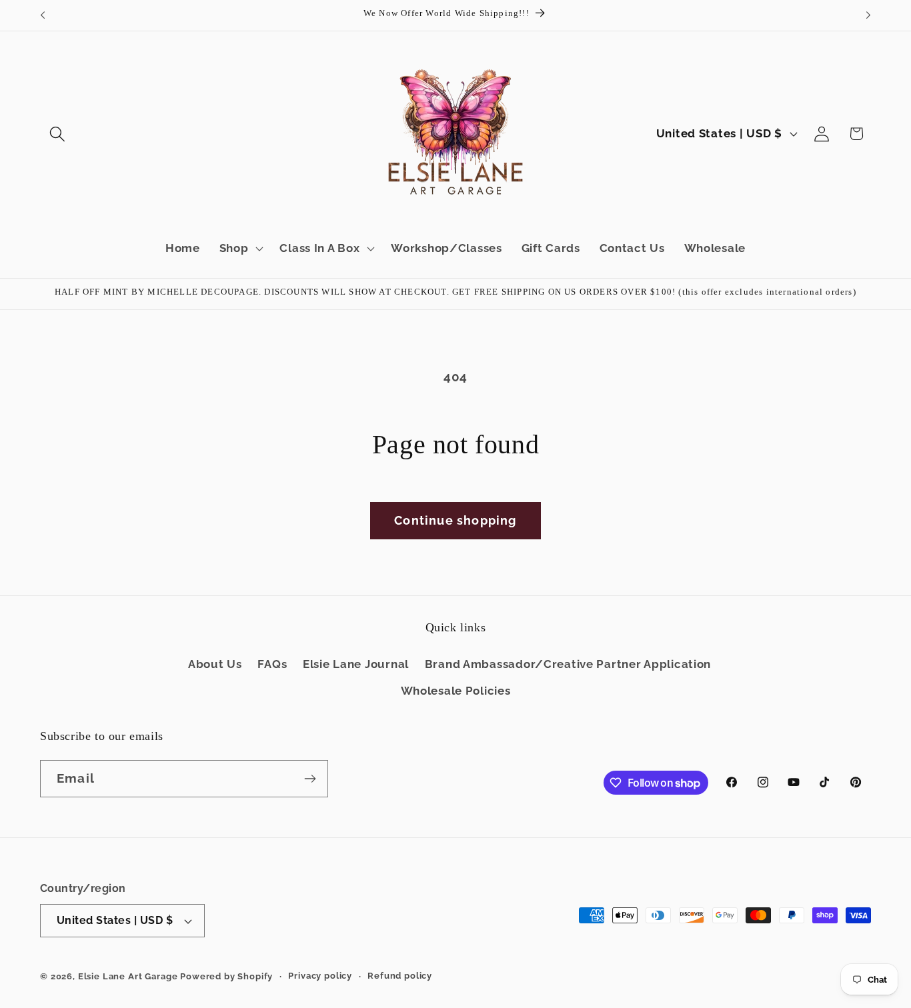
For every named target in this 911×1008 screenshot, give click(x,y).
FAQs (272, 664)
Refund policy (399, 976)
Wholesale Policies (456, 690)
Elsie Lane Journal (356, 664)
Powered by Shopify (226, 976)
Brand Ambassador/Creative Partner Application (568, 664)
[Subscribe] (309, 778)
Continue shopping (455, 520)
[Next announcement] (868, 15)
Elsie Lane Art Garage (128, 976)
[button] (57, 133)
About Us (215, 664)
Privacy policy (320, 976)
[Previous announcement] (42, 15)
